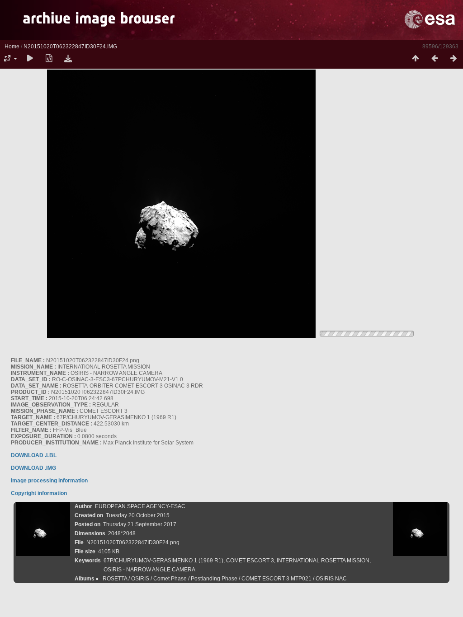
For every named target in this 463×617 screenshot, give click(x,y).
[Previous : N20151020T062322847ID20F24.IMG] (434, 58)
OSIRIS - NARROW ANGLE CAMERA (149, 569)
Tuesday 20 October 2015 (138, 515)
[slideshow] (29, 58)
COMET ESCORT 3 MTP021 (276, 578)
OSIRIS (140, 578)
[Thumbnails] (415, 58)
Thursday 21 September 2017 (139, 524)
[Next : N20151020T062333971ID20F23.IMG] (453, 58)
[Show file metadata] (48, 58)
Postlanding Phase (214, 578)
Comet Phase (170, 578)
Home (12, 46)
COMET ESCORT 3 (250, 560)
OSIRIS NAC (331, 578)
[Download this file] (67, 58)
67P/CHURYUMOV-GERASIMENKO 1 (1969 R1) (163, 560)
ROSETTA (115, 578)
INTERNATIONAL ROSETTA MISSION (323, 560)
